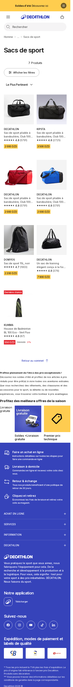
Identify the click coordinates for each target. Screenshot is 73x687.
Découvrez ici (31, 5)
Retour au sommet (33, 360)
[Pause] (63, 5)
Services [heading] (10, 524)
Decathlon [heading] (11, 545)
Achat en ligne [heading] (14, 513)
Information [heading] (13, 534)
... (18, 36)
